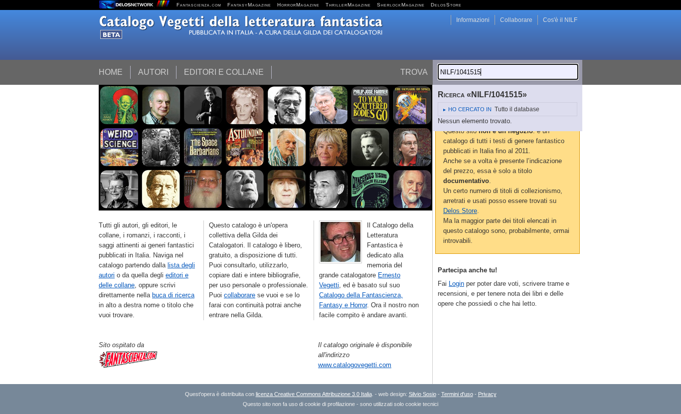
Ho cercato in (470, 109)
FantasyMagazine (249, 4)
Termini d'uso (457, 394)
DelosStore (446, 4)
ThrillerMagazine (348, 4)
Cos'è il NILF (560, 19)
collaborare (239, 295)
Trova (414, 72)
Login (456, 283)
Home (111, 72)
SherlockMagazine (401, 4)
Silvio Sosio (422, 394)
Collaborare (516, 19)
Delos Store (460, 210)
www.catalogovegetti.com (354, 365)
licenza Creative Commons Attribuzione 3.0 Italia (314, 394)
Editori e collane (224, 72)
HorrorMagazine (298, 4)
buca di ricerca (173, 295)
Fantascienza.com (198, 4)
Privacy (487, 394)
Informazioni (473, 19)
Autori (153, 72)
